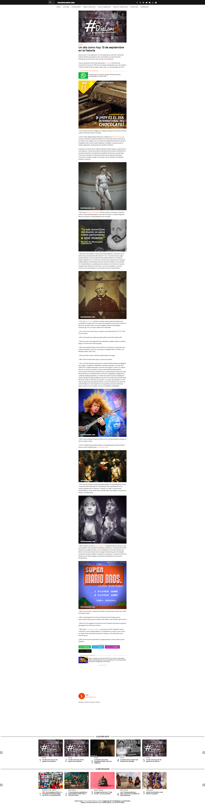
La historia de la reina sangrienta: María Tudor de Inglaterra (103, 761)
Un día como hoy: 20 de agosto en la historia (76, 760)
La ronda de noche (102, 447)
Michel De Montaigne (93, 212)
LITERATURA (134, 7)
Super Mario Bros (100, 546)
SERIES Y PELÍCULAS (89, 7)
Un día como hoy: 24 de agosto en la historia (50, 760)
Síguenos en (112, 647)
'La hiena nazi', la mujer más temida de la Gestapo (129, 760)
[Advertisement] (102, 719)
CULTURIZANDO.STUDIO (93, 801)
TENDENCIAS (144, 7)
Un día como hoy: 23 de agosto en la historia (153, 760)
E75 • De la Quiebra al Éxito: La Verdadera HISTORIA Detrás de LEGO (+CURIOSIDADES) (52, 793)
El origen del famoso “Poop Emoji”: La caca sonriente (103, 792)
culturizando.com (91, 697)
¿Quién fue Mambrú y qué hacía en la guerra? (154, 792)
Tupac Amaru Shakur (93, 629)
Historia (80, 45)
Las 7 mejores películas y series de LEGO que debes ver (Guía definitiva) (130, 793)
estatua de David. (117, 137)
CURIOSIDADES (76, 7)
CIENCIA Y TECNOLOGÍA (120, 7)
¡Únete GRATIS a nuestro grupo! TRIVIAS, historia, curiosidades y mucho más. (105, 75)
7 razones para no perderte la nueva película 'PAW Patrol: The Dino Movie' (77, 793)
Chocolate (108, 63)
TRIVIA (58, 7)
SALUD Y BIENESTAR (104, 7)
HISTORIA (66, 7)
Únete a (84, 647)
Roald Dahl (89, 321)
